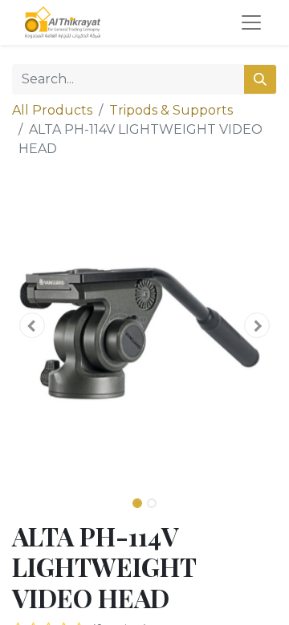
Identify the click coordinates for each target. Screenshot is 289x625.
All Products (52, 110)
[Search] (260, 79)
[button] (32, 325)
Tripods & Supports (171, 110)
